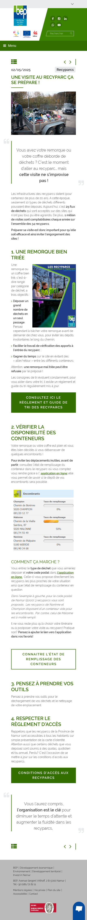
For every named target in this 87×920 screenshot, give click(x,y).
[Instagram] (59, 18)
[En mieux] (25, 34)
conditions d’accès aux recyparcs (43, 775)
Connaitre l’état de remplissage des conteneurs (43, 659)
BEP (15, 867)
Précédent (67, 62)
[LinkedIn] (65, 18)
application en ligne (54, 473)
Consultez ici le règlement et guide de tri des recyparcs (43, 402)
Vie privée (39, 890)
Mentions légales (22, 890)
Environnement (21, 871)
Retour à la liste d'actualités (14, 62)
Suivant (73, 62)
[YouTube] (59, 24)
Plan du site (54, 890)
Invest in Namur (22, 875)
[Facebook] (52, 18)
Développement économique (36, 867)
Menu (12, 45)
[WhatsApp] (52, 24)
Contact (33, 893)
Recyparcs (65, 70)
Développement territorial (46, 871)
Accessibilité (20, 893)
